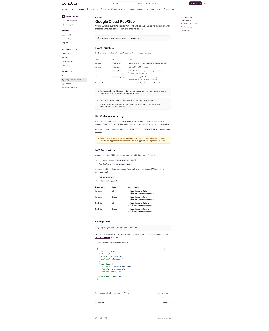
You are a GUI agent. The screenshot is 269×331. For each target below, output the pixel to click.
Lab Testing (93, 9)
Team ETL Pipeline (102, 237)
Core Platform (79, 9)
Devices (106, 9)
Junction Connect (137, 9)
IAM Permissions (186, 27)
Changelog (170, 9)
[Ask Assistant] (168, 248)
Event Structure (186, 20)
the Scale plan (134, 38)
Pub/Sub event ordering (189, 23)
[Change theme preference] (205, 3)
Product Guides (72, 16)
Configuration (185, 30)
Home (67, 9)
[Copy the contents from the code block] (164, 248)
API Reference (71, 20)
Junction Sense (119, 9)
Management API (155, 9)
